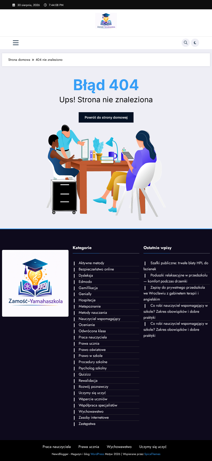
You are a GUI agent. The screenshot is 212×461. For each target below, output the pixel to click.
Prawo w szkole (90, 355)
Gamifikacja (88, 288)
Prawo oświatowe (92, 349)
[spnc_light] (195, 43)
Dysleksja (86, 275)
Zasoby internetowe (94, 417)
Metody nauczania (93, 312)
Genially (85, 294)
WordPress (97, 454)
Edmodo (85, 281)
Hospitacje (87, 300)
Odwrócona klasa (92, 331)
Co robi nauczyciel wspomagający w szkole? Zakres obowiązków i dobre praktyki (175, 311)
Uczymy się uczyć (92, 392)
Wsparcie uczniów (93, 399)
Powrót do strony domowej (106, 117)
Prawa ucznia (89, 343)
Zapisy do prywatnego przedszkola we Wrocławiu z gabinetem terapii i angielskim (174, 293)
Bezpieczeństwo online (96, 269)
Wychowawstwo (91, 411)
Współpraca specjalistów (98, 405)
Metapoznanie (90, 306)
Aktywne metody (91, 263)
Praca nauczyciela (93, 337)
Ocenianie (87, 324)
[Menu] (15, 43)
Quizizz (85, 374)
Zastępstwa (87, 423)
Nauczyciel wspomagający (99, 318)
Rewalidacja (88, 380)
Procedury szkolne (93, 362)
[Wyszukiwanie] (186, 43)
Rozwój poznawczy (93, 386)
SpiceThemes (152, 454)
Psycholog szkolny (93, 368)
